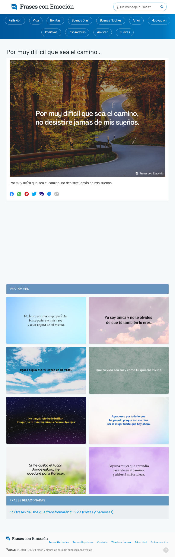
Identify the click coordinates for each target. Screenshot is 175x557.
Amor (136, 20)
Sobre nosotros (160, 542)
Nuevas (125, 32)
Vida (36, 20)
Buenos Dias (80, 20)
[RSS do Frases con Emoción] (166, 550)
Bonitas (55, 20)
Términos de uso (121, 542)
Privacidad (141, 542)
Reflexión (15, 20)
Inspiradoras (77, 32)
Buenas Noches (110, 20)
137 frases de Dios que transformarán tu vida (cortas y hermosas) (61, 512)
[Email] (56, 194)
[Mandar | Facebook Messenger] (49, 194)
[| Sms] (41, 194)
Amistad (102, 32)
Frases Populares (83, 542)
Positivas (51, 32)
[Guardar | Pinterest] (26, 194)
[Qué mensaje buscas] (162, 7)
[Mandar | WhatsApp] (19, 194)
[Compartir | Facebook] (12, 194)
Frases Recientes (59, 542)
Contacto (102, 542)
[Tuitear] (34, 194)
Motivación (159, 20)
